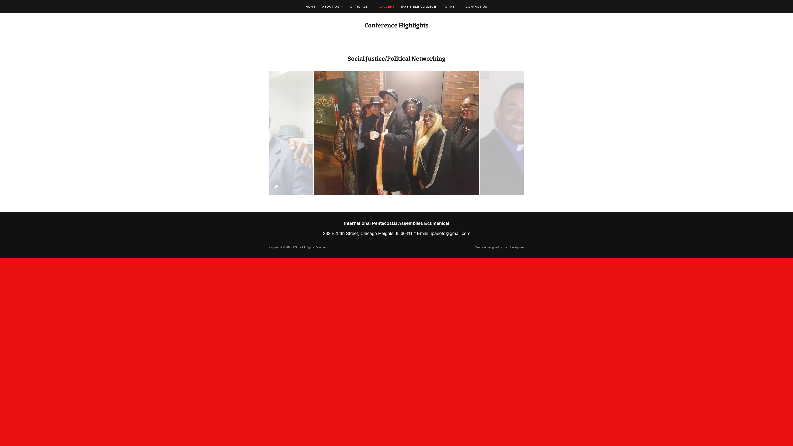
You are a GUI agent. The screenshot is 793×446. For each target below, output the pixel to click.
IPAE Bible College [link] (418, 6)
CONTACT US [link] (476, 6)
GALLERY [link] (387, 6)
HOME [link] (311, 6)
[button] (332, 6)
